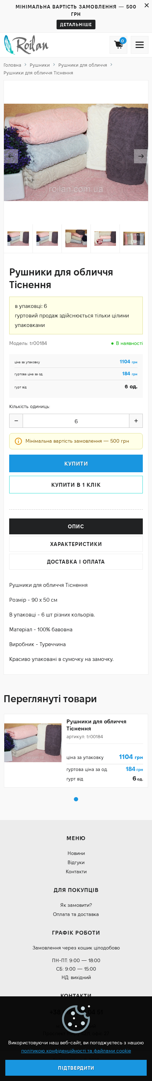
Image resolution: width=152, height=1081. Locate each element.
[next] (141, 156)
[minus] (16, 420)
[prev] (11, 156)
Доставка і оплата (76, 562)
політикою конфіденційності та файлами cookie (76, 1050)
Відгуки (76, 862)
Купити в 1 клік (76, 485)
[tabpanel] (76, 751)
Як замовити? (76, 905)
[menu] (139, 45)
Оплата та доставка (76, 914)
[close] (146, 5)
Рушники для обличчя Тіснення (96, 724)
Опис (76, 526)
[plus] (135, 420)
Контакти (76, 871)
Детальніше (76, 24)
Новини (76, 853)
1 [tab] (76, 799)
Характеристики (76, 544)
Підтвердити (76, 1068)
